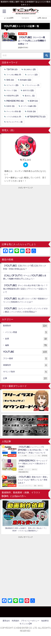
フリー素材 (25, 358)
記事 (25, 378)
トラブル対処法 (13, 117)
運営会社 (6, 621)
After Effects (36, 117)
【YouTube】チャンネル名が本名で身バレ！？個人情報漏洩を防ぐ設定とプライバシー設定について (25, 288)
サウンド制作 (25, 372)
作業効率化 (12, 96)
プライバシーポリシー (30, 621)
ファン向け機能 (13, 75)
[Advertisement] (25, 214)
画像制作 (25, 365)
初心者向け (30, 69)
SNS (10, 80)
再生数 (31, 111)
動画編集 (25, 80)
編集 (26, 345)
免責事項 (45, 621)
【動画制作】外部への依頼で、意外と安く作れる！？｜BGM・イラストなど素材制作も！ (25, 529)
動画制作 (25, 326)
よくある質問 (8, 18)
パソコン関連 (26, 332)
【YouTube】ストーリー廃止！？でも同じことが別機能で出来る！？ (32, 40)
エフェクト (12, 85)
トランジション (32, 85)
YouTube (25, 352)
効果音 (10, 106)
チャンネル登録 (13, 111)
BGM (34, 101)
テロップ (11, 90)
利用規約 (15, 621)
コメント (32, 75)
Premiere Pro (15, 101)
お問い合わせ (42, 18)
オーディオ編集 (28, 106)
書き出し (30, 96)
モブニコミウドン (14, 122)
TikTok (12, 69)
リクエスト (25, 18)
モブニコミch (26, 624)
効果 (26, 339)
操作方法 (28, 90)
